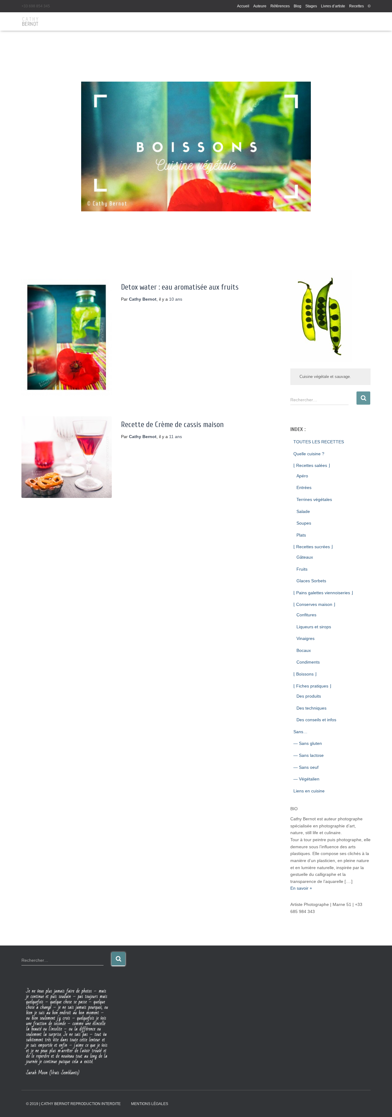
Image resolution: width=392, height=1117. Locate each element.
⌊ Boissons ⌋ (304, 674)
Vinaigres (305, 638)
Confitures (306, 614)
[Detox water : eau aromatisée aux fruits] (66, 337)
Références (280, 6)
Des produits (308, 696)
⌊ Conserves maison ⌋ (314, 604)
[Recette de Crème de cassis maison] (66, 457)
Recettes (356, 6)
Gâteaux (304, 557)
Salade (303, 511)
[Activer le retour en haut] (380, 1104)
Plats (301, 535)
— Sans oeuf (305, 767)
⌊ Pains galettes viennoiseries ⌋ (323, 592)
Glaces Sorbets (311, 580)
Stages (311, 6)
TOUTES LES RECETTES (318, 441)
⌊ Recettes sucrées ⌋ (313, 546)
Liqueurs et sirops (313, 626)
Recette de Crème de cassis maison (172, 424)
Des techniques (311, 708)
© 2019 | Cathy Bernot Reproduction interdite (73, 1104)
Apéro (302, 475)
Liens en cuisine (309, 790)
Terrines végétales (314, 499)
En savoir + (301, 888)
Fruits (301, 569)
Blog (297, 6)
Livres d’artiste (333, 6)
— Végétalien (306, 778)
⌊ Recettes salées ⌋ (311, 465)
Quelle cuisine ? (308, 453)
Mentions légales (149, 1104)
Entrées (303, 487)
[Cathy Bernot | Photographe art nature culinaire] (30, 21)
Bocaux (303, 650)
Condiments (308, 662)
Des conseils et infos (316, 719)
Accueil (243, 6)
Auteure (259, 6)
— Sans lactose (308, 755)
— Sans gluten (307, 743)
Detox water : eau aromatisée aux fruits (180, 287)
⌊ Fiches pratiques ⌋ (312, 686)
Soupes (303, 523)
